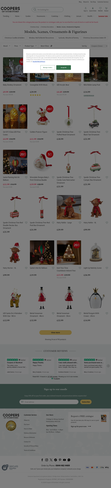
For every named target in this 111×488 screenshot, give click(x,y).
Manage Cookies (47, 67)
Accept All (63, 67)
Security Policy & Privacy (39, 61)
